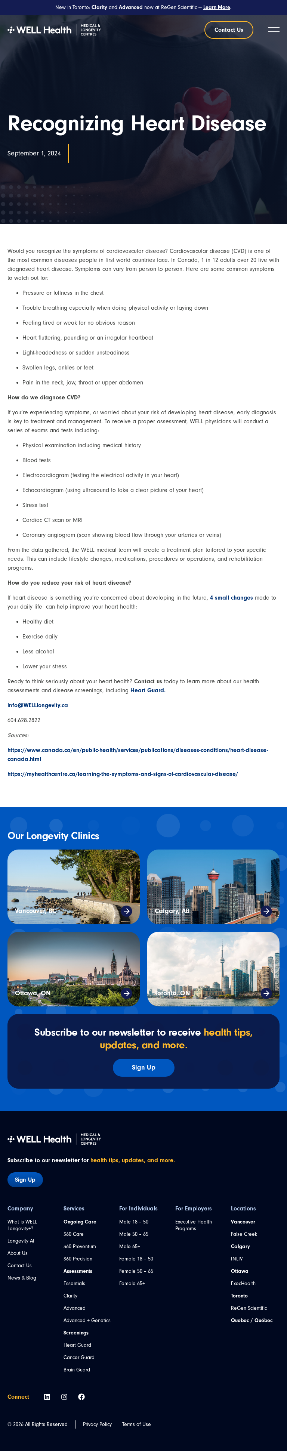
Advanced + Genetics (87, 1321)
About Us (17, 1253)
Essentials (74, 1284)
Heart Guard (77, 1345)
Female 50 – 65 (136, 1271)
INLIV (237, 1259)
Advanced (75, 1308)
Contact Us (19, 1266)
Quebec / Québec (252, 1321)
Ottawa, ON (32, 993)
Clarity (70, 1296)
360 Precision (78, 1259)
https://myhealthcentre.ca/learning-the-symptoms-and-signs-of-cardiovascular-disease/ (122, 774)
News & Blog (21, 1278)
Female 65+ (132, 1284)
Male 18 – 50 (133, 1222)
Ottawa (240, 1271)
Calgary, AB (172, 911)
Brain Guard (77, 1370)
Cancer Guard (79, 1358)
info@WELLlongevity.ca (37, 705)
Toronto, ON (172, 993)
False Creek (244, 1234)
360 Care (74, 1234)
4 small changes (231, 597)
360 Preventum (80, 1247)
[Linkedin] (47, 1397)
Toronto (239, 1296)
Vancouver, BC (35, 911)
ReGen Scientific (249, 1308)
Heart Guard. (148, 690)
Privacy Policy (97, 1424)
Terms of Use (136, 1424)
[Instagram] (64, 1397)
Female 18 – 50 (136, 1259)
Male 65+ (129, 1247)
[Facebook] (81, 1397)
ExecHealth (243, 1284)
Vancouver (243, 1222)
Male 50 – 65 (133, 1234)
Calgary (240, 1247)
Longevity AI (20, 1241)
